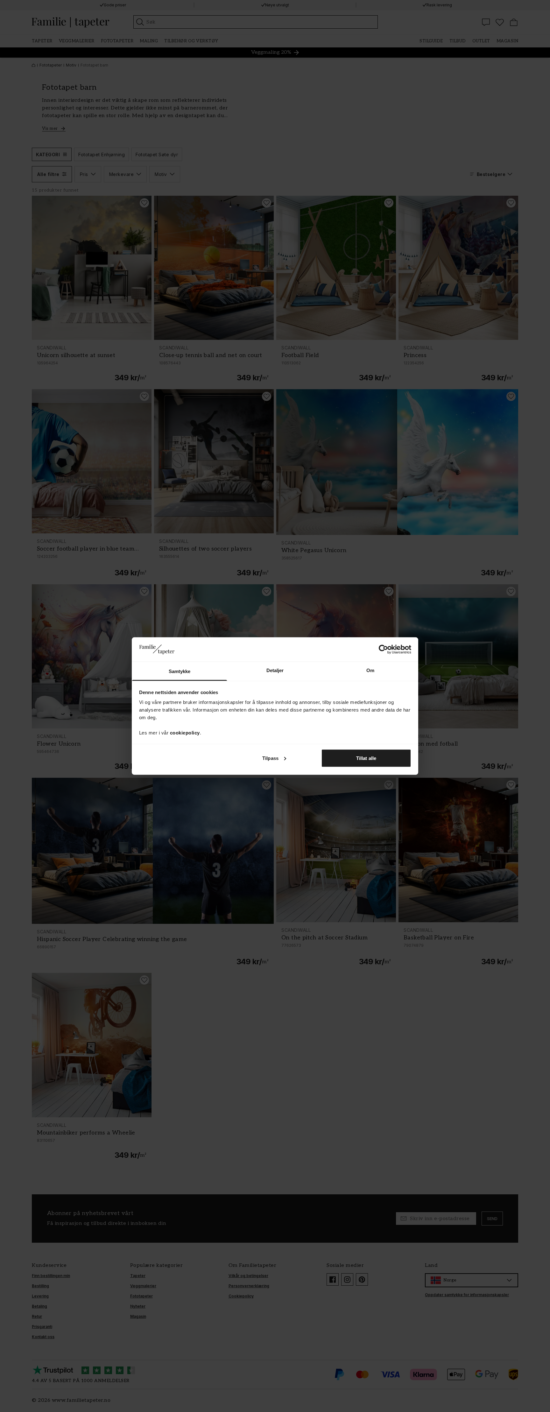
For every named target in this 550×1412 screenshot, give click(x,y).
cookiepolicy (185, 732)
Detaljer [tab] (275, 670)
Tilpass (270, 758)
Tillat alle (366, 758)
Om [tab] (370, 670)
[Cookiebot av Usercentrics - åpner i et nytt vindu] (383, 649)
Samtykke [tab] (180, 671)
